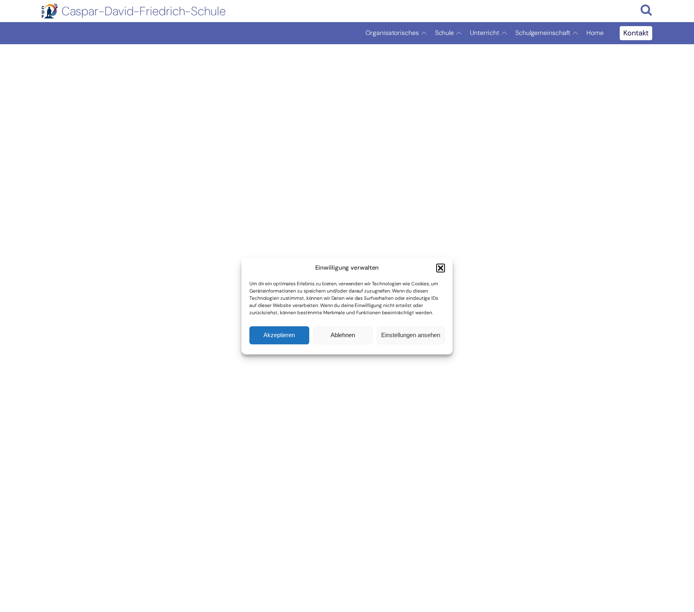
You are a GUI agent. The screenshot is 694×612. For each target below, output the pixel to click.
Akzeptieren (279, 335)
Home (595, 33)
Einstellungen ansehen (410, 335)
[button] (441, 268)
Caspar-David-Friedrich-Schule (143, 11)
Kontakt (636, 33)
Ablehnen (343, 335)
